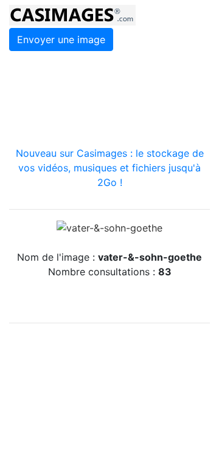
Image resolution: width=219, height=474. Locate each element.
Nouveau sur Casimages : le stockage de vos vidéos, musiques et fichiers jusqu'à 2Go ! (110, 167)
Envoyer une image (61, 39)
